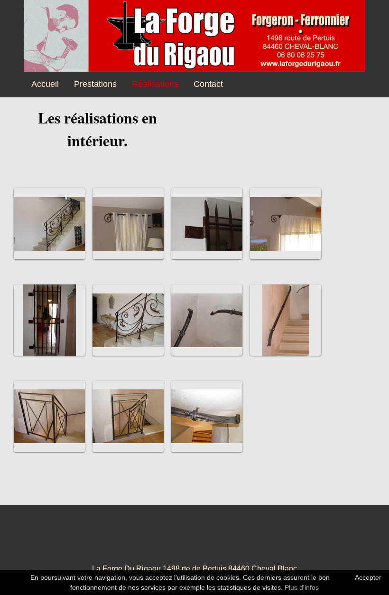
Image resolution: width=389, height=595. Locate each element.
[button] (49, 223)
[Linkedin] (218, 540)
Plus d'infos (302, 587)
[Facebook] (147, 540)
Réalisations (155, 84)
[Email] (242, 540)
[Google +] (171, 540)
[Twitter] (194, 540)
